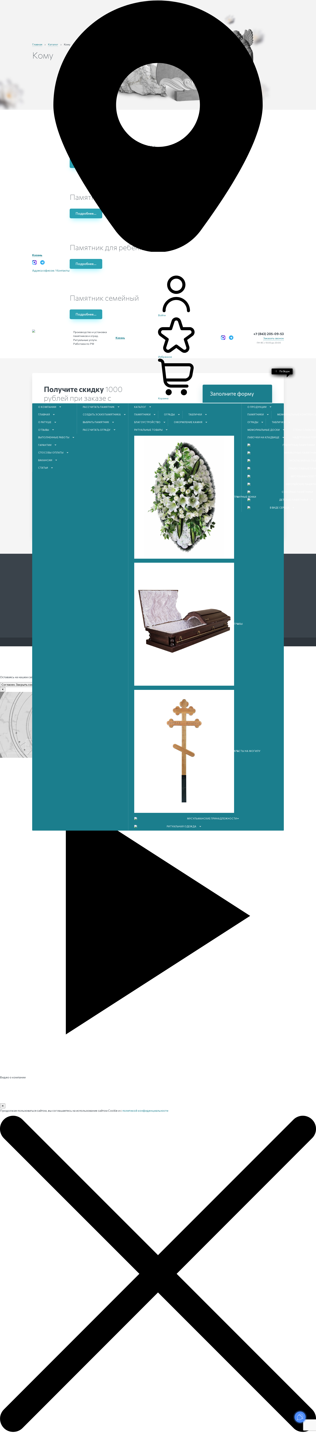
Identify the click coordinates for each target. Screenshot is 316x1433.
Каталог (140, 407)
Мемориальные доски (263, 429)
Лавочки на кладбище (263, 437)
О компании (47, 407)
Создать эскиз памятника (102, 414)
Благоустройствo (147, 422)
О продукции (257, 407)
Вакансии (45, 460)
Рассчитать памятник (99, 407)
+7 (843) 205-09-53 (268, 334)
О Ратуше (44, 422)
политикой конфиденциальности (145, 1110)
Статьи (43, 467)
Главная (44, 414)
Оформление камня (188, 422)
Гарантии (45, 445)
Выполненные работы (53, 437)
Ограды (169, 414)
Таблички (195, 414)
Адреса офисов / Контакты (50, 270)
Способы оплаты (51, 452)
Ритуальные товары (148, 429)
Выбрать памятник (96, 422)
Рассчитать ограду (97, 429)
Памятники (142, 414)
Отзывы (43, 429)
